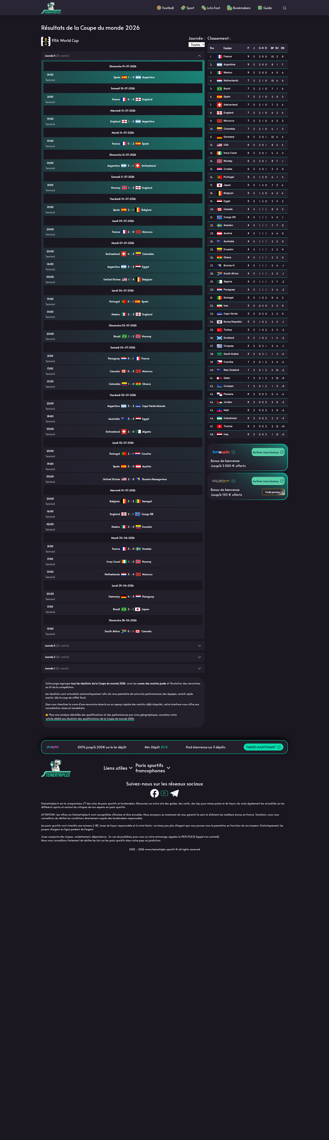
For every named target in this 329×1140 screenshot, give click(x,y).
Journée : (196, 38)
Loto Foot (213, 8)
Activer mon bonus (266, 452)
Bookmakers (242, 8)
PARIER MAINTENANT (261, 747)
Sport (190, 8)
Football (168, 8)
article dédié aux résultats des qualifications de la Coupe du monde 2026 (90, 718)
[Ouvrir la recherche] (284, 7)
